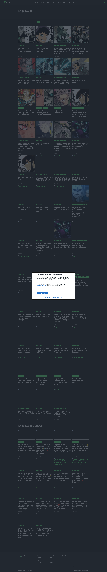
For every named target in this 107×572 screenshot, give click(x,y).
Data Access (53, 297)
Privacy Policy (59, 297)
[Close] (73, 275)
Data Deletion (47, 297)
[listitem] (53, 289)
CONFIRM (42, 293)
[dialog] (53, 286)
